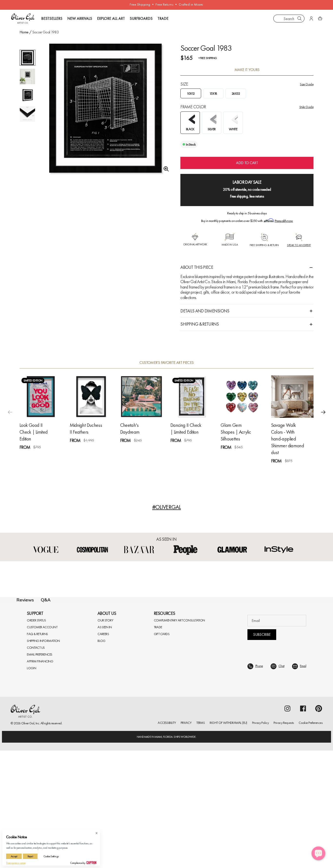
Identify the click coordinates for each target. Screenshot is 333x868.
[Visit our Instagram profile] (287, 826)
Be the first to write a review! (166, 699)
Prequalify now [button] (284, 221)
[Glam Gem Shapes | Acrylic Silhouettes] (242, 396)
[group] (105, 113)
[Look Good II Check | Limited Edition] (41, 396)
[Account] (311, 18)
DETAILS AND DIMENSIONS (204, 311)
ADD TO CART (247, 162)
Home (24, 32)
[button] (323, 412)
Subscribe (261, 752)
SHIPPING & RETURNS (199, 324)
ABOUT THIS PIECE (196, 267)
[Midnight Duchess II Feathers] (91, 396)
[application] (318, 853)
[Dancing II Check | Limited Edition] (191, 396)
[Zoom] (165, 169)
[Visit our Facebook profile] (303, 826)
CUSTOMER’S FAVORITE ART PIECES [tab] (166, 362)
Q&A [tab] (45, 600)
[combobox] (288, 18)
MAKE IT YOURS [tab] (247, 69)
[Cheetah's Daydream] (141, 396)
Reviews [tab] (25, 600)
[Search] (299, 18)
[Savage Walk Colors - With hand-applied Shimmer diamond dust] (292, 396)
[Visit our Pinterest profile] (319, 826)
